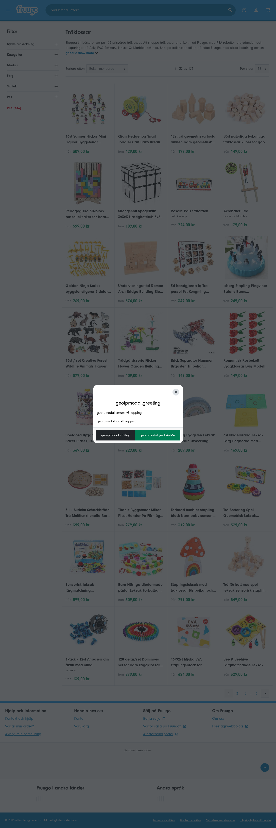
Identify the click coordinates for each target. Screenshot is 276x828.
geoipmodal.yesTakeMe (157, 435)
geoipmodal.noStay (115, 435)
